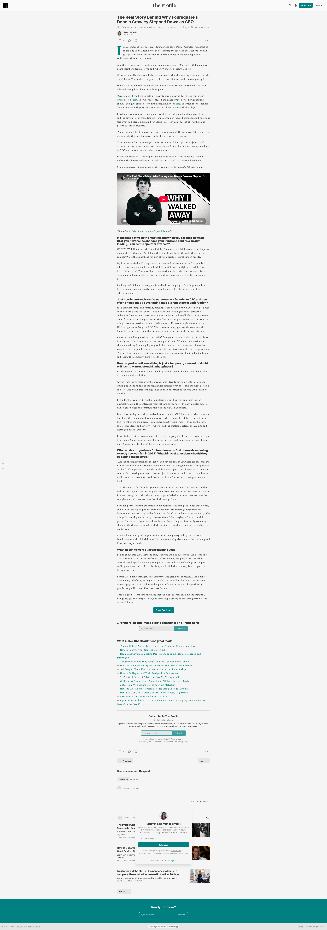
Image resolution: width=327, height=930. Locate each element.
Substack (301, 927)
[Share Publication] (295, 5)
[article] (163, 877)
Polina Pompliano (130, 32)
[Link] (113, 241)
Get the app (173, 927)
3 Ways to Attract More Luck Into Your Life (143, 696)
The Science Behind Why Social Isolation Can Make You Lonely (154, 662)
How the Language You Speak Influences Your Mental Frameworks (156, 665)
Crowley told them (127, 100)
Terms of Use (176, 851)
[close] (188, 813)
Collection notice (34, 927)
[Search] (290, 5)
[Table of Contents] (3, 465)
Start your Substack (158, 927)
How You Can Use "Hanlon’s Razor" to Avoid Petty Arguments (154, 693)
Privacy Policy (183, 853)
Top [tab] (120, 817)
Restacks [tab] (134, 779)
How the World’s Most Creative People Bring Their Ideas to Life (154, 689)
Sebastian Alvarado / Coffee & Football (151, 231)
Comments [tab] (123, 779)
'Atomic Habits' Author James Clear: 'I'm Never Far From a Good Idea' (158, 646)
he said (176, 104)
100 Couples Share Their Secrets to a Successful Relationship (153, 669)
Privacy (19, 927)
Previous (127, 761)
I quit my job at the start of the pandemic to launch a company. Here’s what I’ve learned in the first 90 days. (148, 873)
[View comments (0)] (129, 40)
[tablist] (128, 779)
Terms (25, 927)
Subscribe (306, 5)
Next (202, 761)
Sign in (319, 5)
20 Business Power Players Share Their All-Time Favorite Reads (154, 681)
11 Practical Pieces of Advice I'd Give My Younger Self (149, 677)
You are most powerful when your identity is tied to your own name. (147, 878)
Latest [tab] (126, 817)
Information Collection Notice (162, 853)
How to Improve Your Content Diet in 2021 (143, 650)
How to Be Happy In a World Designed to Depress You (149, 673)
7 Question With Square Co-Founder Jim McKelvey (147, 685)
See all (122, 891)
